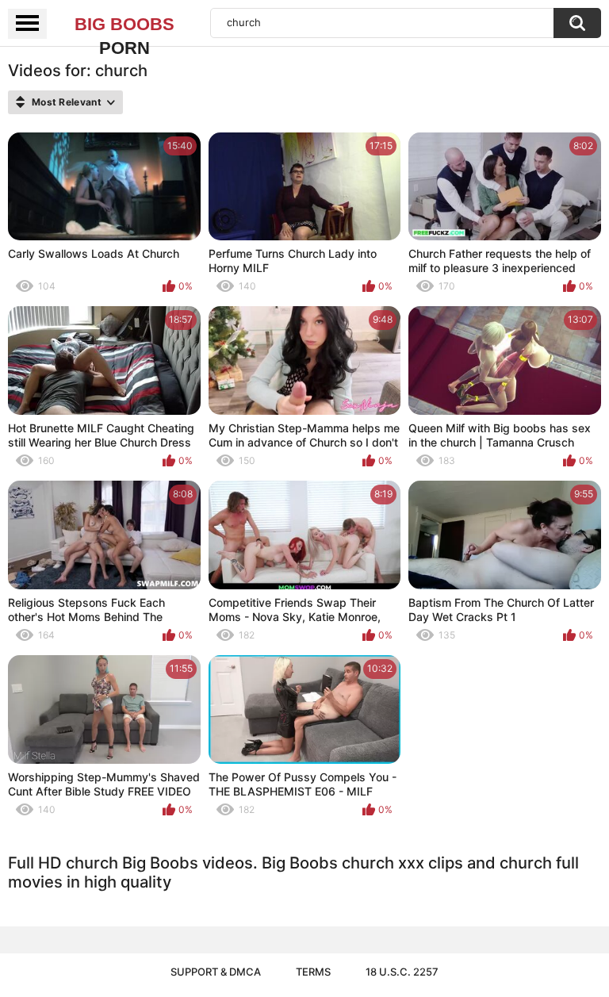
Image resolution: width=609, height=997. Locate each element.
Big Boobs (124, 25)
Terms (313, 971)
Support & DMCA (215, 971)
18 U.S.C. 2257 (402, 971)
